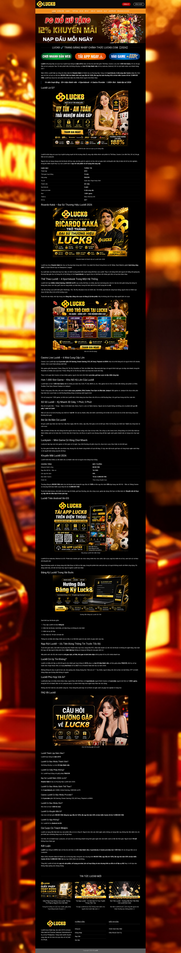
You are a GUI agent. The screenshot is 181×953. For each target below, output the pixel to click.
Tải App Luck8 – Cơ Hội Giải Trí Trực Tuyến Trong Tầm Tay (90, 902)
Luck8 (43, 930)
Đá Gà (81, 11)
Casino (67, 11)
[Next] (140, 898)
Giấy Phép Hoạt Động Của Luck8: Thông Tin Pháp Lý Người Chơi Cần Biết (56, 902)
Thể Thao (75, 11)
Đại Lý (105, 11)
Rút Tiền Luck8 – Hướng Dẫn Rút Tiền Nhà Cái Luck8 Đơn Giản (124, 902)
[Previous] (40, 898)
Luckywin (44, 444)
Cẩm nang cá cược (123, 11)
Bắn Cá (93, 11)
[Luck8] (46, 4)
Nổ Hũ (86, 11)
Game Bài (99, 11)
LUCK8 (54, 11)
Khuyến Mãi (112, 11)
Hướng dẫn (60, 11)
